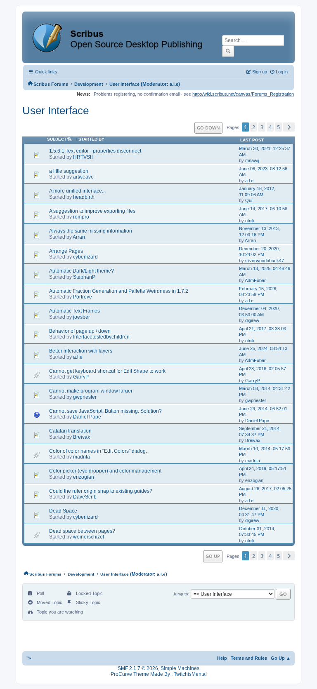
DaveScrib (85, 497)
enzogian (83, 477)
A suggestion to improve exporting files (92, 211)
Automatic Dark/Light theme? (81, 271)
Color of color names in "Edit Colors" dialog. (98, 451)
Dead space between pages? (82, 531)
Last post (252, 140)
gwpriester (85, 397)
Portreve (82, 297)
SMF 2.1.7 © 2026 (138, 668)
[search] (228, 51)
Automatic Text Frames (74, 311)
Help (222, 658)
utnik (250, 220)
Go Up (213, 556)
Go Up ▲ (281, 658)
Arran (79, 237)
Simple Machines (180, 668)
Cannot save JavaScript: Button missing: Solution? (105, 411)
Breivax (81, 437)
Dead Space (63, 511)
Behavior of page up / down (80, 331)
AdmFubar (255, 280)
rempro (81, 217)
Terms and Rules (249, 658)
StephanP (84, 277)
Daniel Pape (87, 417)
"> (28, 658)
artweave (83, 177)
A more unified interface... (77, 191)
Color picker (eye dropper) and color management (105, 471)
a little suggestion (68, 171)
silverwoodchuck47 (264, 260)
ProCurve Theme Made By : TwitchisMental (159, 674)
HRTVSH (83, 157)
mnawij (252, 160)
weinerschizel (88, 537)
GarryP (81, 377)
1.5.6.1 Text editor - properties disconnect (95, 151)
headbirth (84, 197)
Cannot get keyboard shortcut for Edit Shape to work (107, 371)
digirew (252, 320)
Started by (91, 139)
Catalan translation (70, 431)
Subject (56, 139)
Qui (248, 200)
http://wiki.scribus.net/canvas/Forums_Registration (243, 94)
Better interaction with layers (80, 351)
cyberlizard (85, 257)
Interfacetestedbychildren (101, 337)
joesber (81, 317)
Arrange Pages (66, 251)
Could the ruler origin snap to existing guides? (100, 491)
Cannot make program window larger (90, 391)
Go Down (208, 128)
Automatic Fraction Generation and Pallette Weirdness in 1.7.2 (118, 291)
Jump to (180, 594)
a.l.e (174, 84)
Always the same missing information (90, 231)
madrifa (81, 457)
